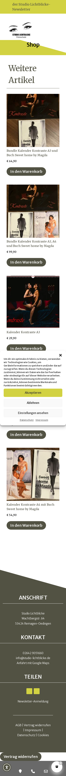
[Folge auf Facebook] (29, 691)
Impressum (42, 420)
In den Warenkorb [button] (26, 171)
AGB (18, 725)
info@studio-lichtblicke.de (33, 658)
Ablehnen (33, 403)
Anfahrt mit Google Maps (33, 663)
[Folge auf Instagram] (37, 691)
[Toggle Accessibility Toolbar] (7, 767)
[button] (60, 355)
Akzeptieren (33, 392)
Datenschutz (27, 420)
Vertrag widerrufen (37, 725)
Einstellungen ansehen (33, 413)
